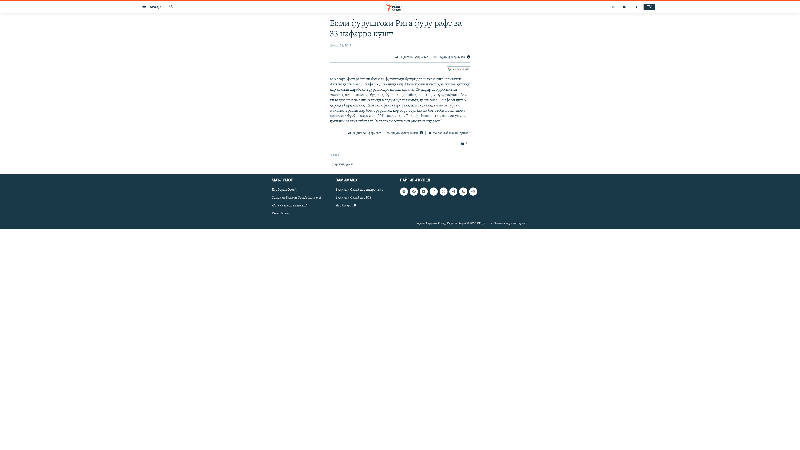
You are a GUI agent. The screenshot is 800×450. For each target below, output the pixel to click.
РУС (612, 7)
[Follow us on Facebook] (414, 192)
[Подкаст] (473, 192)
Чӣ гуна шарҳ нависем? (289, 206)
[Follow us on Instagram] (434, 192)
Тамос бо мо (280, 213)
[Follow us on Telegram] (453, 192)
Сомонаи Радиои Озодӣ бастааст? (296, 198)
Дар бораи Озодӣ (284, 190)
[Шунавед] (637, 7)
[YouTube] (624, 7)
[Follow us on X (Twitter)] (444, 192)
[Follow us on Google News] (404, 192)
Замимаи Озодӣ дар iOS (353, 198)
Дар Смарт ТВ (346, 206)
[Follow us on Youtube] (424, 192)
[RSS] (463, 192)
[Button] (412, 57)
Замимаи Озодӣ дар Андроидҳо (359, 190)
